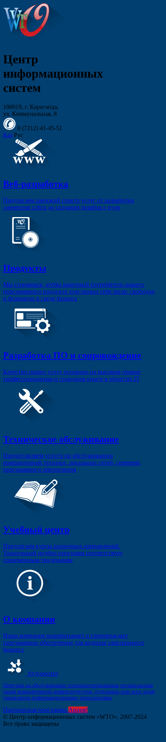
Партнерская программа (35, 709)
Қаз (7, 135)
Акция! (78, 709)
